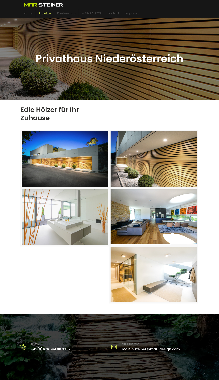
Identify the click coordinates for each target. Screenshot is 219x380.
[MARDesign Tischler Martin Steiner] (43, 4)
